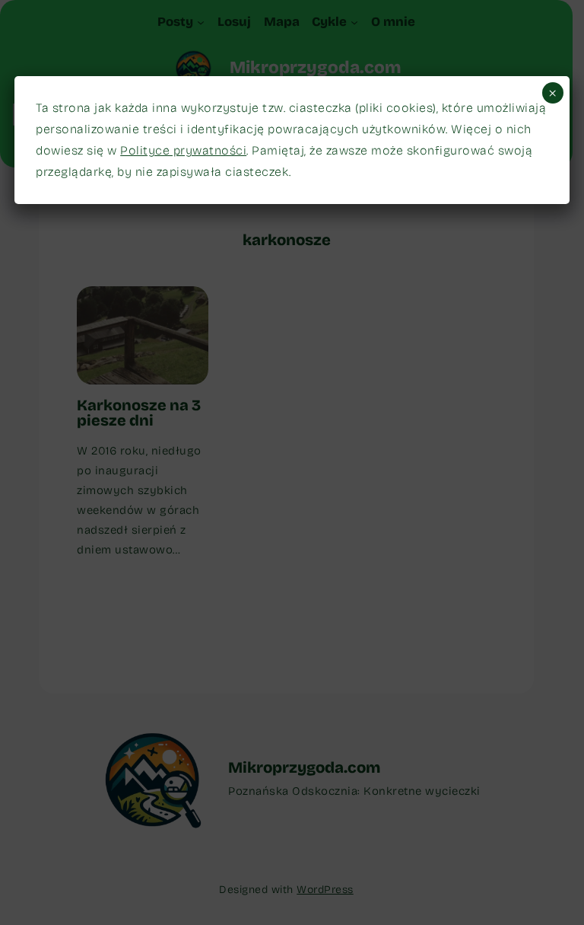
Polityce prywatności (183, 150)
